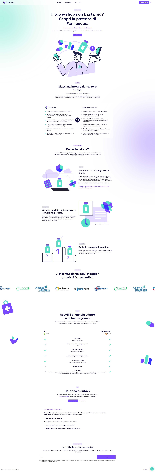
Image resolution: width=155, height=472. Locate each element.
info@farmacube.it (64, 396)
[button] (77, 409)
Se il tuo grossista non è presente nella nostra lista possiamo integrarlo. (94, 187)
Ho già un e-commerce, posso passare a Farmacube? (61, 421)
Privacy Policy (145, 469)
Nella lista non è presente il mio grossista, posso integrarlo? (63, 428)
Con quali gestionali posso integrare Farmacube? (60, 425)
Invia (106, 457)
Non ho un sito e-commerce (54, 418)
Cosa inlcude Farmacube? (53, 409)
